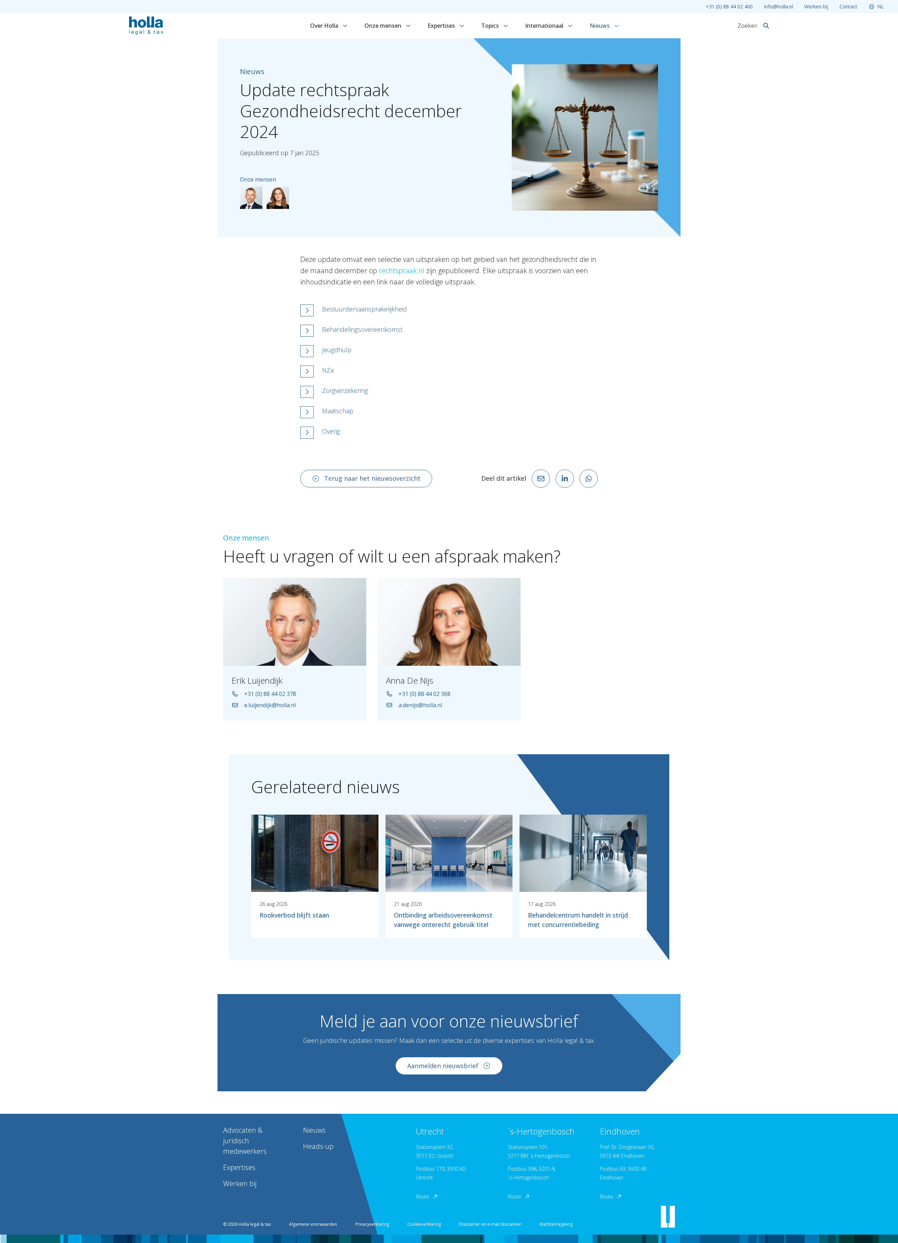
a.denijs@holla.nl (420, 705)
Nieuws (600, 25)
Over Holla (325, 25)
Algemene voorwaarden (313, 1224)
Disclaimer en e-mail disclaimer (490, 1224)
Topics (490, 25)
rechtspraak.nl (401, 270)
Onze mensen (383, 25)
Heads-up (318, 1146)
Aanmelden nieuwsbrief (442, 1065)
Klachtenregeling (556, 1224)
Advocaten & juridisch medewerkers (245, 1140)
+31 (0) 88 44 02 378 (270, 694)
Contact (848, 6)
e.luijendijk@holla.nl (270, 705)
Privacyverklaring (372, 1224)
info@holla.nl (778, 6)
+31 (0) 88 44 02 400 (729, 6)
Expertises (442, 25)
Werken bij (816, 6)
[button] (449, 310)
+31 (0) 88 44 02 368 (424, 694)
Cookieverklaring (424, 1224)
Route (422, 1196)
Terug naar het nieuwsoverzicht (372, 478)
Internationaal (545, 25)
